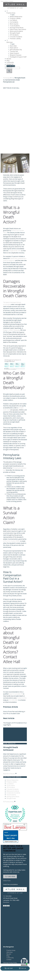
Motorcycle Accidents (16, 31)
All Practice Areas (8, 802)
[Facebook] (3, 905)
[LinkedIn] (7, 905)
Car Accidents (14, 22)
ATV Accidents (14, 35)
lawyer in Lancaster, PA (16, 694)
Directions (6, 902)
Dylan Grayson (14, 53)
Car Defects (13, 20)
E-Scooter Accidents (16, 37)
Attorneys (9, 42)
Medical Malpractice (16, 16)
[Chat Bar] (15, 968)
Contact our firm (21, 698)
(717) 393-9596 (13, 700)
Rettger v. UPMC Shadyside (11, 330)
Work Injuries (14, 24)
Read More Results (9, 774)
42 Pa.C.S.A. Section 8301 (11, 541)
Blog (7, 60)
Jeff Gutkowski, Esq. (16, 49)
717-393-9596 (10, 66)
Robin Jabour (14, 48)
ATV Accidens (10, 787)
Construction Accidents (13, 793)
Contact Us (9, 64)
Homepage (6, 78)
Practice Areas (10, 13)
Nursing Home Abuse (16, 27)
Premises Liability (15, 38)
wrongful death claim (15, 250)
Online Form (6, 880)
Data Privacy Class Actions (18, 29)
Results (8, 59)
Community (10, 62)
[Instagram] (5, 905)
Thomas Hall (14, 51)
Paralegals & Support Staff (18, 57)
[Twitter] (9, 905)
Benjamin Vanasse (15, 55)
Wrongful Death (15, 33)
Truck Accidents (15, 26)
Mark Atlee (13, 46)
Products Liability (15, 18)
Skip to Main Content (7, 1)
